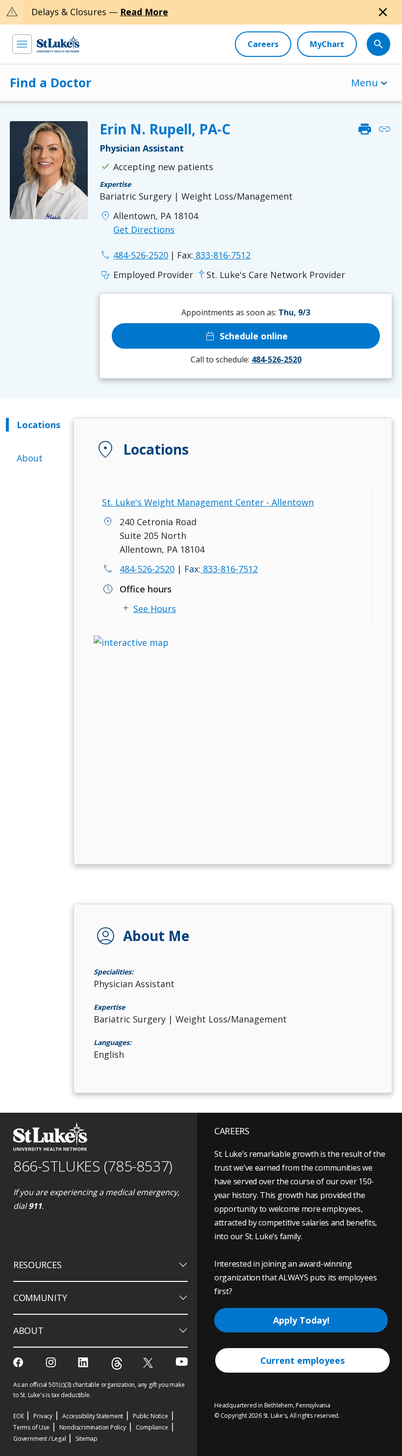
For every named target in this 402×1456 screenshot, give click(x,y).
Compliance (152, 1427)
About (30, 458)
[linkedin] (84, 1362)
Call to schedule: (246, 359)
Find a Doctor (50, 82)
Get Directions (144, 229)
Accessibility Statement (92, 1416)
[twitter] (149, 1362)
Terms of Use (31, 1427)
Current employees (302, 1360)
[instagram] (52, 1362)
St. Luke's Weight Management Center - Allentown (208, 502)
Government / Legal (39, 1438)
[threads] (117, 1363)
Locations (38, 425)
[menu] (22, 44)
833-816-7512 (214, 255)
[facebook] (19, 1362)
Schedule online (246, 336)
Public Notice (150, 1416)
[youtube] (182, 1361)
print (365, 129)
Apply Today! (301, 1320)
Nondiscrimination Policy (92, 1427)
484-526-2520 (147, 569)
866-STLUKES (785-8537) (93, 1166)
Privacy (42, 1416)
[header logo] (58, 44)
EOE (18, 1416)
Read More (144, 12)
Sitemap (86, 1438)
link (384, 129)
